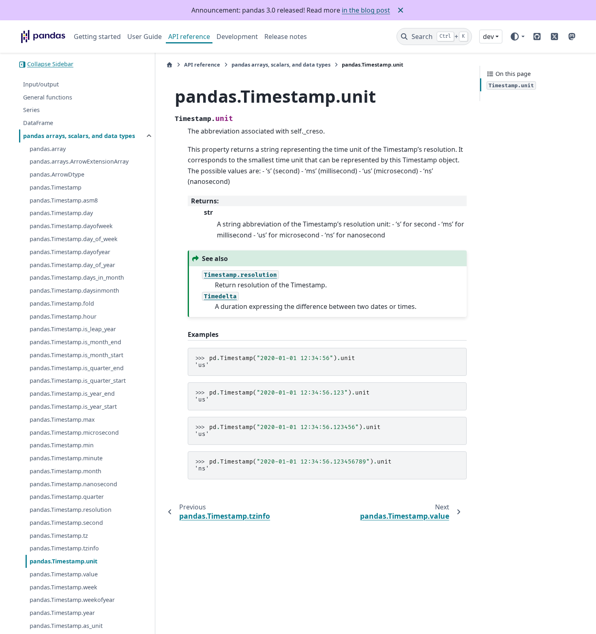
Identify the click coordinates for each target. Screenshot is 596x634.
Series (31, 110)
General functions (47, 97)
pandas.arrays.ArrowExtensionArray (79, 162)
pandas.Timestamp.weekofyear (72, 600)
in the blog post (366, 10)
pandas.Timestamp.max (62, 420)
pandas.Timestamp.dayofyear (70, 252)
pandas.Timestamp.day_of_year (72, 265)
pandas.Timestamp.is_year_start (73, 407)
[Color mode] (517, 36)
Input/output (41, 84)
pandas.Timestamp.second (66, 523)
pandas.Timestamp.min (62, 445)
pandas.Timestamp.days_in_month (77, 278)
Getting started (97, 36)
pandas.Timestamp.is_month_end (75, 342)
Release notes (285, 36)
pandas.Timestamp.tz (59, 535)
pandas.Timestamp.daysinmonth (74, 291)
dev (488, 36)
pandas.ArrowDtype (57, 175)
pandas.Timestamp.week (63, 587)
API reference (189, 36)
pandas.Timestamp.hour (63, 316)
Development (237, 36)
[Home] (169, 64)
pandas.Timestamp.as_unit (66, 626)
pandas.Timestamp (55, 188)
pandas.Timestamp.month (65, 471)
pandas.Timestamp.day (61, 213)
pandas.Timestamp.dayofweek (71, 226)
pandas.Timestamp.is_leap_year (73, 329)
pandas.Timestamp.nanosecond (73, 484)
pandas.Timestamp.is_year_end (72, 394)
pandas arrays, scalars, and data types (79, 136)
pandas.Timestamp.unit (63, 561)
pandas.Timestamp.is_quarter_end (77, 368)
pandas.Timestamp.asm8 (64, 201)
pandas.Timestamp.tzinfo (64, 548)
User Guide (144, 36)
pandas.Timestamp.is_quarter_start (78, 381)
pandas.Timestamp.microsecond (74, 432)
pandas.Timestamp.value (64, 574)
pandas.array (48, 149)
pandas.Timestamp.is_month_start (76, 355)
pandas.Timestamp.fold (62, 304)
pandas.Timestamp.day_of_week (74, 239)
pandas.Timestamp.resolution (70, 510)
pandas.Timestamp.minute (66, 458)
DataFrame (38, 123)
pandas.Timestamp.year (62, 613)
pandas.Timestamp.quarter (67, 497)
